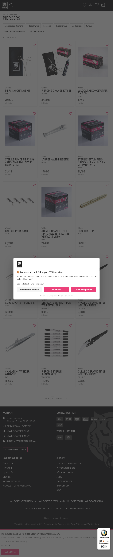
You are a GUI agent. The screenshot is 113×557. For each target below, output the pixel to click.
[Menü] (108, 529)
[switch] (104, 546)
